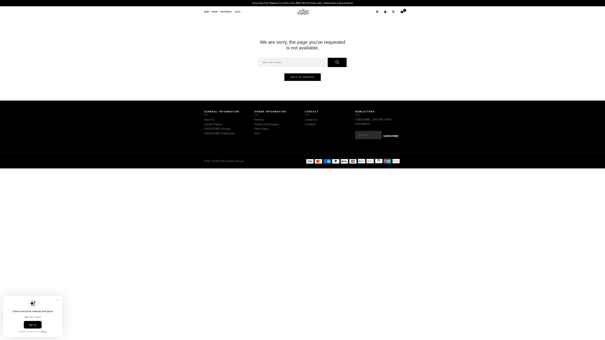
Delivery (259, 119)
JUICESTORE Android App (219, 133)
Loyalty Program (213, 124)
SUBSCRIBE (391, 136)
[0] (402, 12)
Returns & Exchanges (266, 124)
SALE (238, 12)
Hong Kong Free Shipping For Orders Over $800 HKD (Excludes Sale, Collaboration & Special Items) (302, 3)
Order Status (261, 129)
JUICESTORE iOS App (217, 129)
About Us (209, 119)
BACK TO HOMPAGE (302, 77)
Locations (310, 124)
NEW (206, 12)
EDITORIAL (226, 12)
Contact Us (311, 119)
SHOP (215, 12)
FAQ (256, 133)
